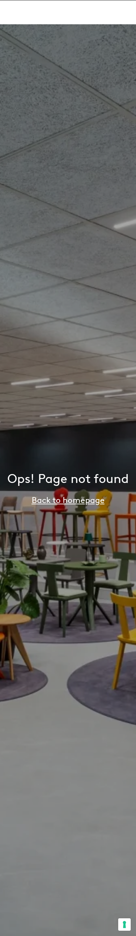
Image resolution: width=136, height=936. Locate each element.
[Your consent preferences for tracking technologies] (124, 924)
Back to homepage (68, 500)
